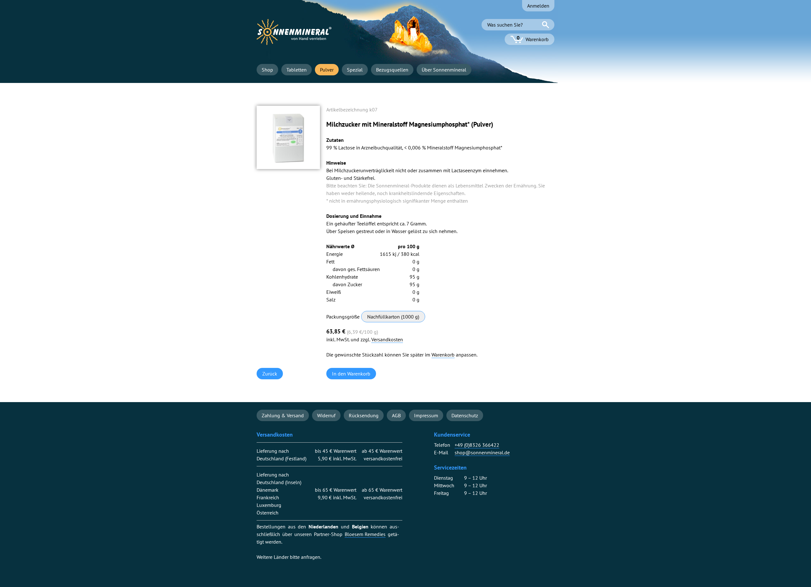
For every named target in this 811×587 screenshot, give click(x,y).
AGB (396, 415)
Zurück (269, 373)
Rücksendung (364, 415)
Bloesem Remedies (365, 534)
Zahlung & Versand (283, 415)
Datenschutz (464, 415)
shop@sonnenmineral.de (482, 453)
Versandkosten (387, 340)
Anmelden (538, 6)
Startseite (294, 32)
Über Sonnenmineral (444, 69)
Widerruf (326, 415)
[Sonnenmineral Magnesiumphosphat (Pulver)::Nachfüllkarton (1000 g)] (288, 167)
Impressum (426, 415)
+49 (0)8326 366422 (477, 445)
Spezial (355, 69)
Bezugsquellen (392, 69)
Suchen (545, 24)
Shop (267, 69)
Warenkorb (443, 355)
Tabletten (296, 69)
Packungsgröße (343, 316)
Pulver (327, 69)
